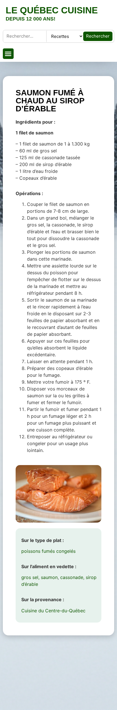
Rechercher (98, 36)
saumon (49, 577)
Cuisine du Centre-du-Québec (53, 610)
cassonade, (72, 577)
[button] (8, 53)
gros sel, (30, 577)
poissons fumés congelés (48, 551)
